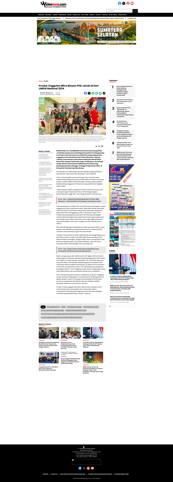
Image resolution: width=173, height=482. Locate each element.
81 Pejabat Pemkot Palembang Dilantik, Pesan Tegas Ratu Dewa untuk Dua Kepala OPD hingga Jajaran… (124, 134)
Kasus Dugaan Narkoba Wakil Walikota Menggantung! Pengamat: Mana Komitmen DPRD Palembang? (124, 90)
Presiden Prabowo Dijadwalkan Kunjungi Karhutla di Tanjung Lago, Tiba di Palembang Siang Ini (122, 277)
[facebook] (120, 4)
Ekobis (69, 15)
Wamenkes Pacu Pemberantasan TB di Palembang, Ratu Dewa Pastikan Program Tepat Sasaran (80, 18)
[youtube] (132, 4)
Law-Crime (84, 15)
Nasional (48, 15)
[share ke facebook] (86, 94)
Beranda (41, 15)
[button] (96, 146)
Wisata (92, 15)
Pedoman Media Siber (122, 474)
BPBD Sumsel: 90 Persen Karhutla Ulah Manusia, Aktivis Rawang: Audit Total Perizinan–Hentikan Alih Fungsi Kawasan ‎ (125, 155)
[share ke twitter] (89, 94)
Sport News (113, 15)
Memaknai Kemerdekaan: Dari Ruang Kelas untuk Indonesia (125, 101)
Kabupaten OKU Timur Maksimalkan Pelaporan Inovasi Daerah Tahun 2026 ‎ (125, 145)
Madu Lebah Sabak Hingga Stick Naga (52, 310)
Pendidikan (62, 15)
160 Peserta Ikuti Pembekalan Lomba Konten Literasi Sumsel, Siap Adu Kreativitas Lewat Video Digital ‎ (122, 298)
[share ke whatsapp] (93, 94)
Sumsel (55, 15)
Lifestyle (105, 15)
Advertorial (122, 15)
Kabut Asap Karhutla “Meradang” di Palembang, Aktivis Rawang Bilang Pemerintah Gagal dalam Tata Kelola (125, 112)
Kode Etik (54, 474)
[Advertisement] (86, 63)
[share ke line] (101, 94)
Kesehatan (76, 15)
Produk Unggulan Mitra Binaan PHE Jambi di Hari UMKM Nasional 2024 (61, 317)
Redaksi (45, 474)
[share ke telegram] (97, 94)
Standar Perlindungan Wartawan (100, 474)
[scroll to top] (166, 479)
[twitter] (124, 4)
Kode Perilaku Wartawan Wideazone (72, 474)
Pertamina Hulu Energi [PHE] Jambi (76, 310)
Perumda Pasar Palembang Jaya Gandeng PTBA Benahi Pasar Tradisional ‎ (124, 123)
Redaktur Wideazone (46, 93)
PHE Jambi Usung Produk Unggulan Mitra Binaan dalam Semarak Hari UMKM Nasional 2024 (67, 314)
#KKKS (63, 307)
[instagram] (128, 4)
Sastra (98, 15)
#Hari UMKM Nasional (53, 307)
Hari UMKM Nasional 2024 (91, 307)
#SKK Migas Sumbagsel (74, 307)
